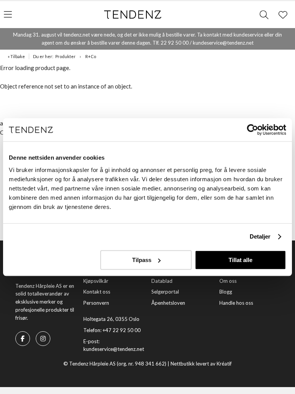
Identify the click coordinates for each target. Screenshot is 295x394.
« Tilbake (16, 56)
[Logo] (133, 14)
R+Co (90, 56)
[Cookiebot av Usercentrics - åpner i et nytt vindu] (252, 129)
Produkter (65, 56)
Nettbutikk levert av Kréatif (201, 364)
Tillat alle (240, 260)
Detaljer (260, 236)
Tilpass (141, 260)
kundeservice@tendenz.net (113, 349)
